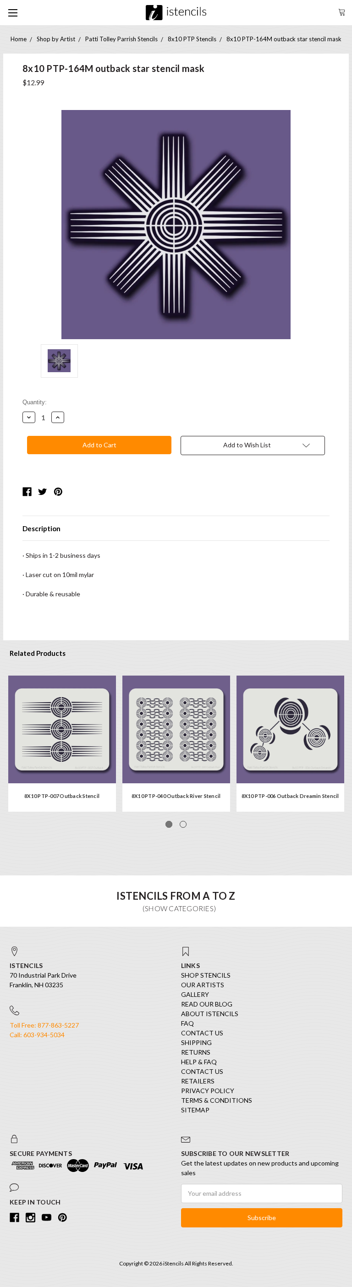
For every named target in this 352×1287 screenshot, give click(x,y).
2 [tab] (183, 824)
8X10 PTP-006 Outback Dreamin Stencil (290, 795)
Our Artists (202, 985)
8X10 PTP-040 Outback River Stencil (176, 795)
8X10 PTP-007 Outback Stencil (61, 795)
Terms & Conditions (216, 1100)
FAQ (187, 1023)
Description (41, 528)
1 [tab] (168, 824)
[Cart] (342, 11)
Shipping (196, 1042)
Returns (195, 1052)
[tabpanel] (62, 744)
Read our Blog (206, 1004)
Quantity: (34, 402)
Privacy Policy (207, 1090)
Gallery (195, 994)
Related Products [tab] (38, 653)
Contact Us (202, 1033)
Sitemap (195, 1110)
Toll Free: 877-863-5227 (44, 1025)
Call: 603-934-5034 (37, 1035)
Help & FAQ (199, 1062)
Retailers (197, 1081)
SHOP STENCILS (206, 975)
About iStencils (209, 1014)
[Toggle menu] (12, 12)
